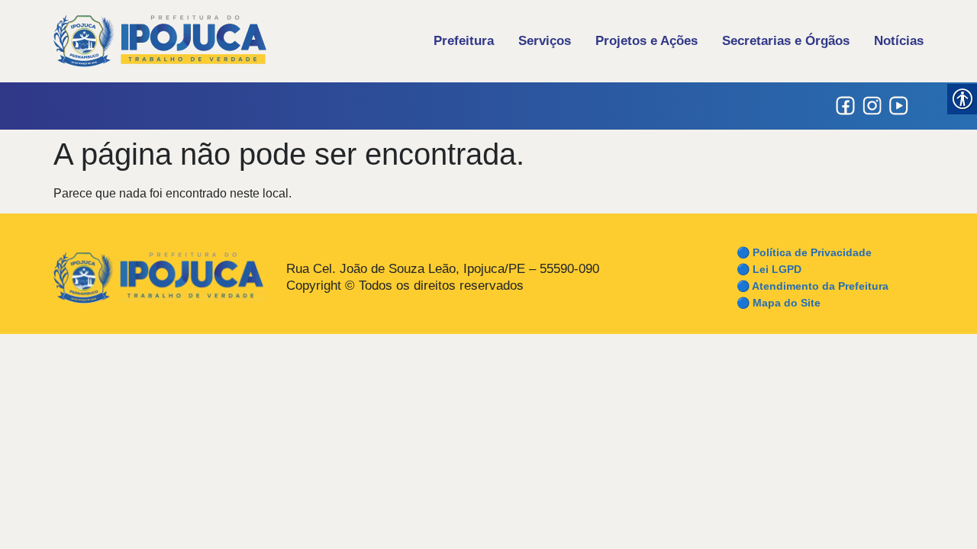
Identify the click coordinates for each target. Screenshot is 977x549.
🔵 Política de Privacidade (804, 252)
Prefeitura (464, 41)
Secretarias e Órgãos (786, 41)
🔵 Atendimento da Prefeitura (812, 286)
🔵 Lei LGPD (769, 269)
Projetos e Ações (646, 41)
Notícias (899, 41)
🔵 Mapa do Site (779, 303)
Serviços (544, 41)
